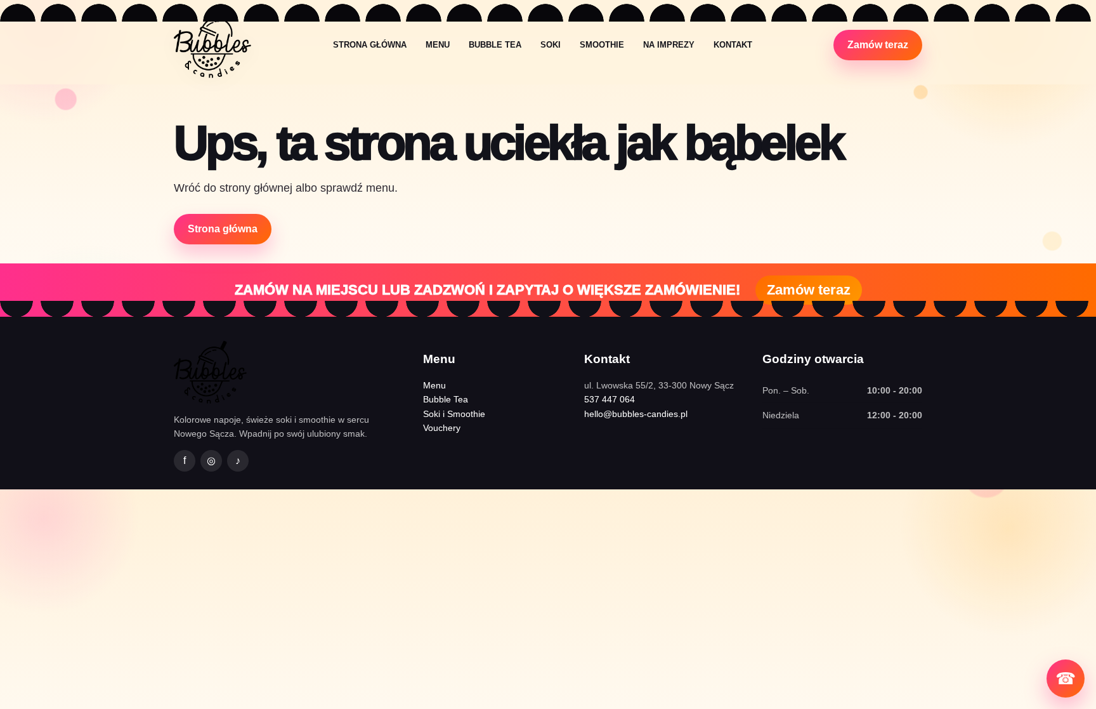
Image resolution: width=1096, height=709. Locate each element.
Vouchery (441, 428)
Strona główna (370, 45)
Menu (438, 45)
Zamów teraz (877, 44)
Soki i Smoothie (454, 414)
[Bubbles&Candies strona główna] (212, 44)
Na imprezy (669, 45)
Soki (550, 45)
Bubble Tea (495, 45)
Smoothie (602, 45)
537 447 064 (609, 399)
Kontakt (733, 45)
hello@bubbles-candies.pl (636, 414)
